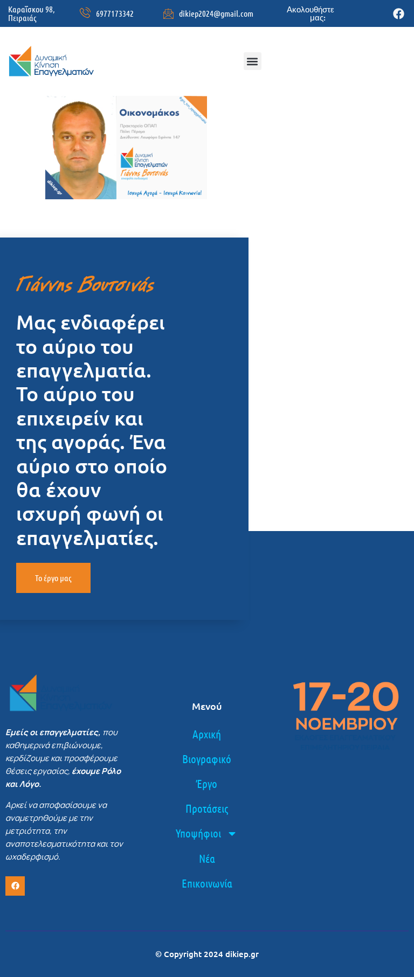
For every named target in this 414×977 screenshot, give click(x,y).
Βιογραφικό (206, 758)
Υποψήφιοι (198, 833)
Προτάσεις (206, 808)
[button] (252, 61)
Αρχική (206, 734)
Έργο (206, 783)
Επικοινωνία (207, 883)
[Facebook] (398, 13)
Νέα (207, 858)
